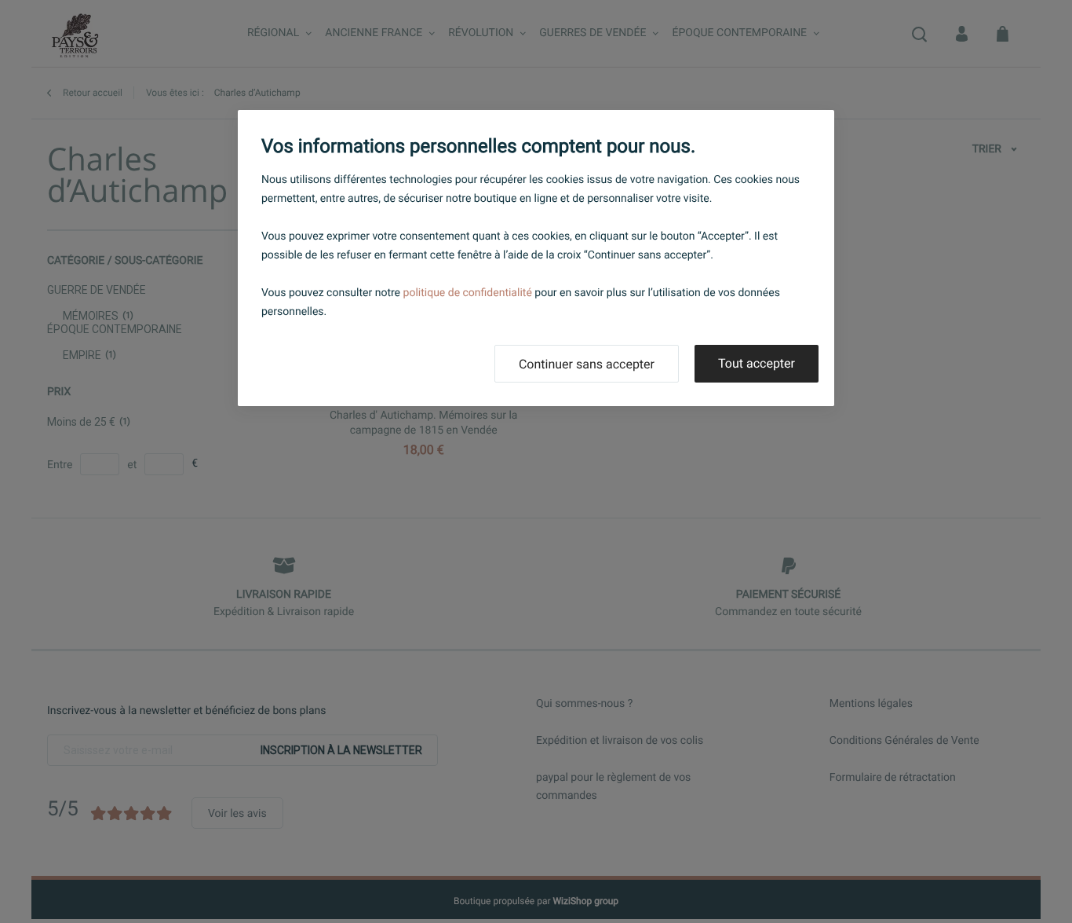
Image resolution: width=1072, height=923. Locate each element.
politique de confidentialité (467, 293)
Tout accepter (756, 363)
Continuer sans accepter (587, 364)
